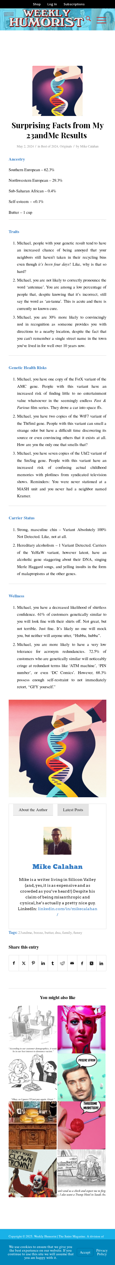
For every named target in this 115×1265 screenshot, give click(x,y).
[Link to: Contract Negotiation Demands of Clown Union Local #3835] (33, 1173)
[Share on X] (23, 963)
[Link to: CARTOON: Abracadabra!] (33, 1077)
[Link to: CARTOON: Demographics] (33, 1029)
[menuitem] (37, 4)
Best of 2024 (49, 146)
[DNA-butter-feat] (57, 91)
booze (38, 932)
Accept (85, 1252)
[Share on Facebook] (14, 963)
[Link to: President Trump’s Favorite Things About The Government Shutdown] (33, 1125)
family (67, 932)
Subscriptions (74, 4)
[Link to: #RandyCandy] (82, 1125)
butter (49, 932)
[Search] (85, 19)
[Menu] (98, 19)
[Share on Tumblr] (53, 963)
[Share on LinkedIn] (43, 963)
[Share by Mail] (72, 963)
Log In (52, 4)
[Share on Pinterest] (33, 963)
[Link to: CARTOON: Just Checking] (82, 1173)
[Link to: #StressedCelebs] (82, 1077)
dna (58, 932)
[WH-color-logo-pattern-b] (48, 19)
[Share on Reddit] (62, 963)
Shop (37, 4)
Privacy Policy (102, 1252)
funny (77, 932)
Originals (66, 146)
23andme (25, 932)
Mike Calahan (89, 146)
